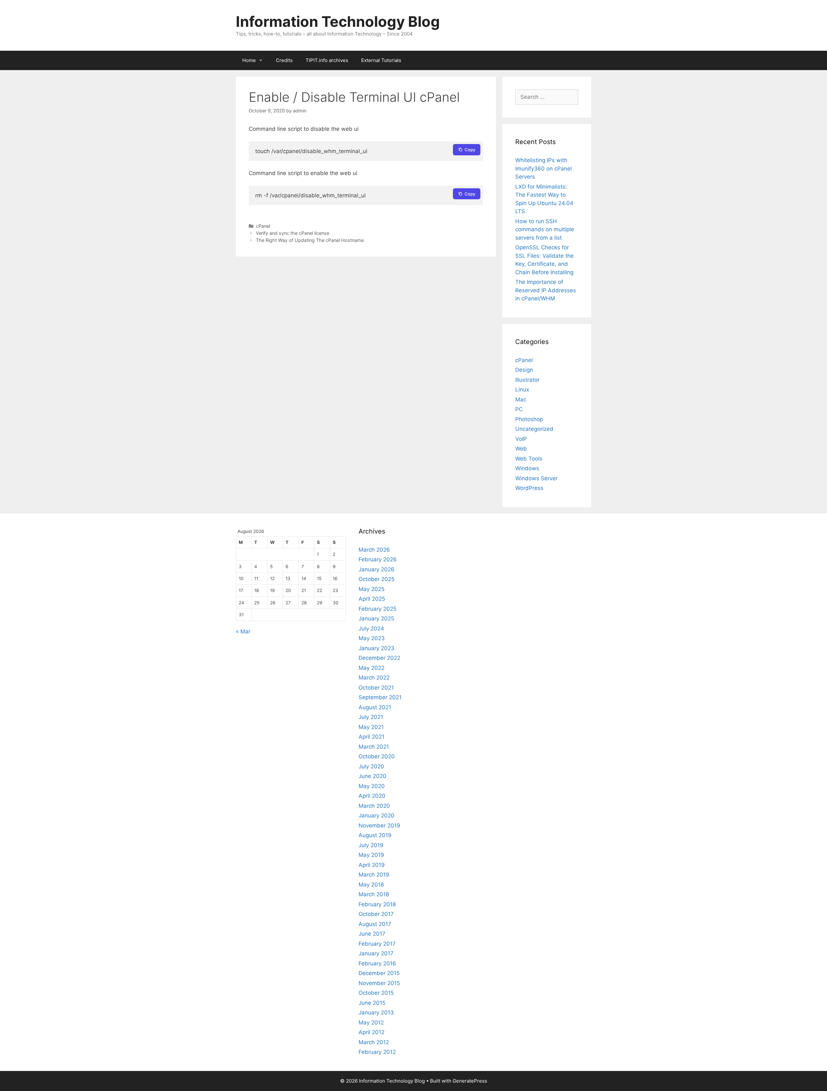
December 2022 (379, 658)
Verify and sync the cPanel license (292, 233)
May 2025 (371, 589)
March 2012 (374, 1042)
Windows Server (536, 478)
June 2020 (372, 776)
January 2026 (376, 569)
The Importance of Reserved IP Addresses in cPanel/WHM (545, 290)
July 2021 (371, 717)
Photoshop (529, 419)
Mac (520, 399)
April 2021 (371, 736)
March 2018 (374, 894)
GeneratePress (470, 1081)
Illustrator (527, 380)
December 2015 (379, 973)
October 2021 (376, 687)
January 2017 (376, 953)
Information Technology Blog (338, 21)
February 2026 (378, 559)
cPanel (263, 226)
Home (249, 60)
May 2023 (372, 638)
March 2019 (374, 874)
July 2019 (371, 845)
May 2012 (371, 1022)
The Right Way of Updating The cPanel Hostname (310, 240)
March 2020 (374, 806)
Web (521, 448)
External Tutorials (381, 60)
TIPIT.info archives (327, 60)
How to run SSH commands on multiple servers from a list (544, 229)
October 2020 (377, 756)
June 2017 (372, 933)
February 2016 (377, 963)
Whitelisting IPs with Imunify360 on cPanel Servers (543, 168)
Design (524, 370)
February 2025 (377, 609)
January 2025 (376, 618)
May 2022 (371, 668)
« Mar (243, 631)
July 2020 (371, 766)
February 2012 (377, 1052)
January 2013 (376, 1012)
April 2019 (372, 865)
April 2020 (372, 796)
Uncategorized (534, 429)
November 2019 (379, 825)
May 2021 (371, 727)
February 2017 (377, 943)
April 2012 (371, 1032)
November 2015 (379, 983)
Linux (522, 389)
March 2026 (374, 549)
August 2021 (375, 707)
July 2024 (371, 628)
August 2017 (375, 924)
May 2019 (371, 855)
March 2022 (374, 677)
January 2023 (376, 648)
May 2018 (371, 884)
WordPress (529, 488)
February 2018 (377, 904)
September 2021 (380, 697)
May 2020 (372, 786)
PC (519, 409)
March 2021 (374, 746)
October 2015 (376, 993)
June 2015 (372, 1003)
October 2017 (376, 914)
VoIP (521, 439)
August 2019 (375, 835)
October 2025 (376, 579)
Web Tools (528, 458)
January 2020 (376, 815)
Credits (284, 60)
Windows (527, 468)
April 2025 (372, 599)
